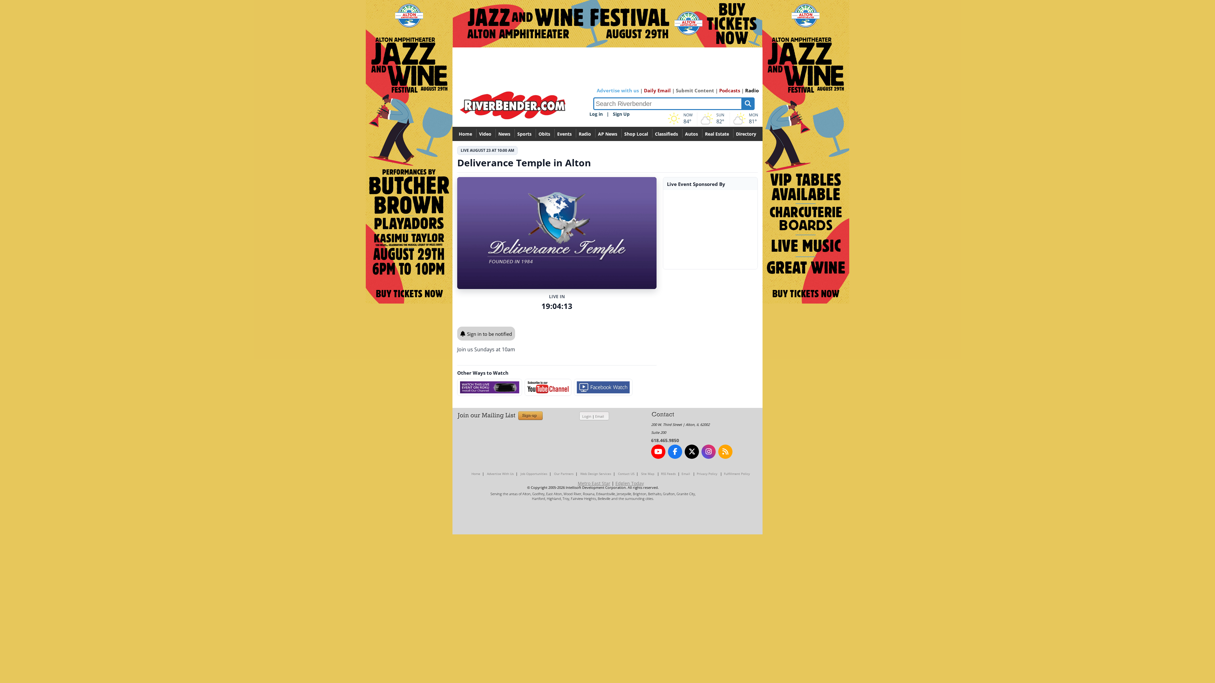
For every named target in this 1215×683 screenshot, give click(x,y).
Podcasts (729, 90)
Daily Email (657, 90)
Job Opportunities (533, 473)
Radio (752, 90)
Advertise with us (618, 90)
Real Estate (717, 134)
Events (564, 134)
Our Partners (564, 473)
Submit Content (695, 90)
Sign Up (621, 114)
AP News (607, 134)
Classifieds (666, 134)
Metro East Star (594, 483)
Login (586, 416)
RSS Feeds (668, 473)
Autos (691, 134)
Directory (746, 134)
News (504, 134)
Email (599, 416)
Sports (524, 134)
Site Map (647, 473)
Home (465, 134)
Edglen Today (629, 483)
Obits (544, 134)
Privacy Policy (707, 473)
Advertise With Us (500, 473)
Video (485, 134)
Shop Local (636, 134)
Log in (596, 114)
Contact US (626, 473)
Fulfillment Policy (737, 473)
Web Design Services (595, 473)
